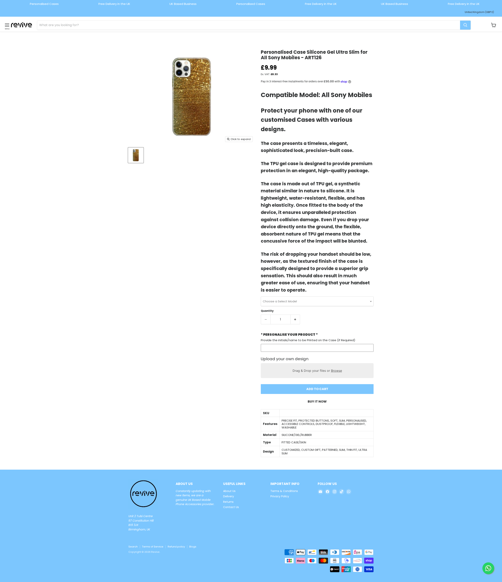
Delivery (228, 496)
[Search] (465, 25)
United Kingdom (479, 12)
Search (133, 546)
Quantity (267, 310)
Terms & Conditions (284, 491)
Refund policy (176, 546)
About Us (229, 491)
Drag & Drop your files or (317, 371)
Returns (228, 502)
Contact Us (231, 507)
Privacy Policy (279, 496)
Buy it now (317, 401)
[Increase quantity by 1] (295, 319)
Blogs (192, 546)
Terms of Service (152, 546)
